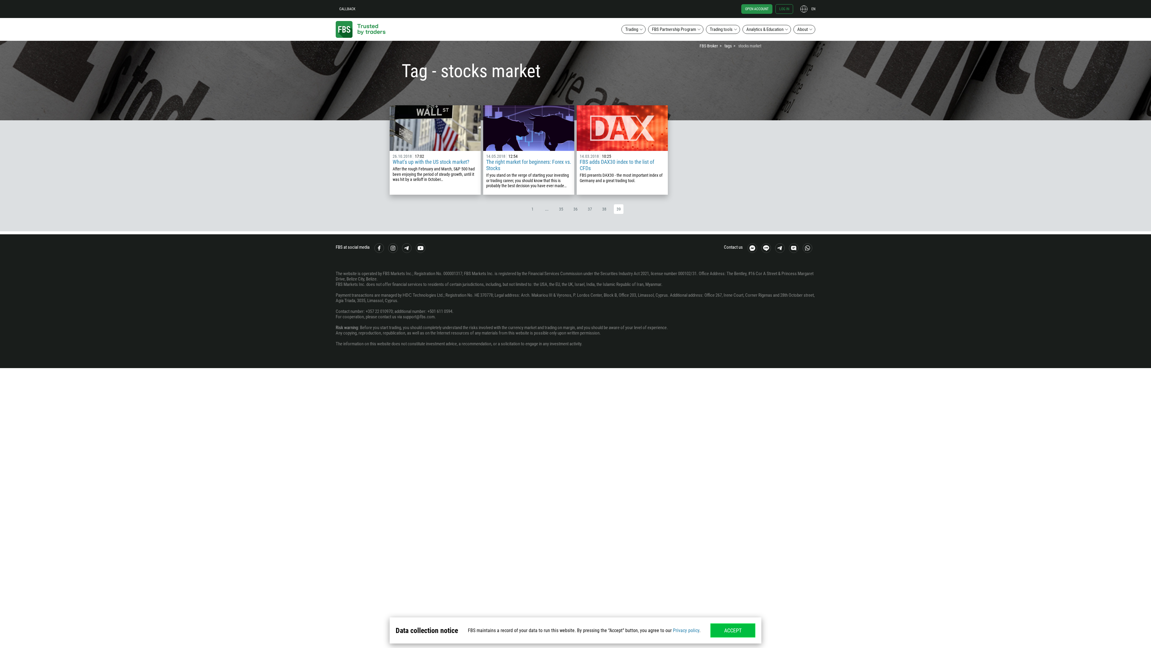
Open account (757, 9)
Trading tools (721, 29)
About (802, 29)
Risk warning (347, 327)
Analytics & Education (765, 29)
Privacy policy (686, 630)
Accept (733, 630)
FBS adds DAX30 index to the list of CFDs (617, 165)
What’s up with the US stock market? (431, 162)
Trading (631, 29)
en (813, 9)
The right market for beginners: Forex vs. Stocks (528, 165)
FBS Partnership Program (674, 29)
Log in (784, 9)
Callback (347, 9)
